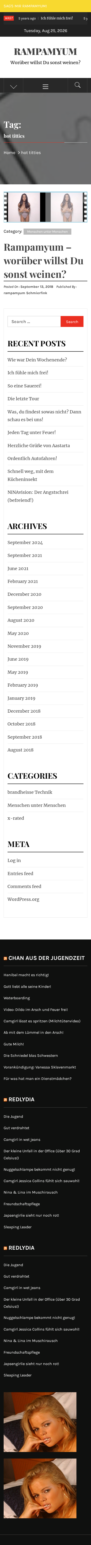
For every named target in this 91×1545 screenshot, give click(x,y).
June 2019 (18, 659)
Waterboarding (17, 998)
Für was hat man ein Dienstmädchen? (38, 1078)
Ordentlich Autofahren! (32, 458)
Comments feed (24, 886)
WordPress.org (23, 899)
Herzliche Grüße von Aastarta (39, 445)
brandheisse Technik (30, 792)
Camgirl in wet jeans (22, 1139)
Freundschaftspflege (22, 1204)
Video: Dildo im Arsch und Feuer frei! (36, 1009)
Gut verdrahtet (16, 1128)
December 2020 (24, 594)
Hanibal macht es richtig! (26, 975)
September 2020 (25, 607)
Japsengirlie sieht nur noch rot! (31, 1215)
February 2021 (23, 581)
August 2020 (21, 620)
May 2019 (18, 672)
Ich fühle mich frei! (38, 18)
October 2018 (21, 724)
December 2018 (24, 711)
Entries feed (20, 873)
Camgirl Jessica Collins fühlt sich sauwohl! (41, 1180)
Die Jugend (13, 1116)
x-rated (16, 818)
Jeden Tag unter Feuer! (32, 432)
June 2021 (18, 568)
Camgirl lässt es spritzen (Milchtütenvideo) (42, 1021)
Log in (14, 860)
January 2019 (21, 698)
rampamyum (45, 51)
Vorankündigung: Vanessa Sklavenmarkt (40, 1067)
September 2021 (25, 555)
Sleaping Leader (18, 1227)
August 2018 (20, 750)
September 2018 (25, 737)
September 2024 (25, 542)
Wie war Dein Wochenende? (37, 360)
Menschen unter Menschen (47, 232)
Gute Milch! (14, 1044)
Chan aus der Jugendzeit (46, 958)
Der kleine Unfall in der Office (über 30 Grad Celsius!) (42, 1154)
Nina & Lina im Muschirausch (31, 1192)
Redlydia (21, 1099)
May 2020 (18, 633)
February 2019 (23, 685)
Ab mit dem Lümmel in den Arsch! (33, 1032)
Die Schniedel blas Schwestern (31, 1055)
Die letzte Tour (23, 398)
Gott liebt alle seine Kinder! (27, 986)
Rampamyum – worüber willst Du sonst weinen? (43, 260)
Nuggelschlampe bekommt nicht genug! (39, 1169)
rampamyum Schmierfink (25, 293)
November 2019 (24, 646)
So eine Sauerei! (24, 386)
